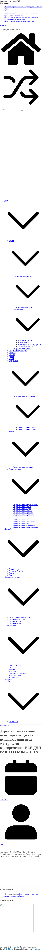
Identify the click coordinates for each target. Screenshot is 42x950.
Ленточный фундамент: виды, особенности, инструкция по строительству (21, 18)
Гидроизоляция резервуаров (24, 521)
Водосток (12, 671)
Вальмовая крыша (25, 340)
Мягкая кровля (23, 343)
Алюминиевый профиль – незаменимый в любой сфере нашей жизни (20, 14)
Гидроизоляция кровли (22, 349)
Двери (11, 357)
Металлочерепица (25, 307)
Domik (3, 25)
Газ (10, 667)
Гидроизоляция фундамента (24, 396)
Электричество (14, 665)
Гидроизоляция (15, 469)
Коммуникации (10, 625)
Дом (6, 201)
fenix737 (3, 844)
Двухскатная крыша (25, 347)
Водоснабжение (15, 675)
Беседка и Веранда (16, 571)
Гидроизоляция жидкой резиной (25, 505)
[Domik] (21, 65)
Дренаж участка (15, 621)
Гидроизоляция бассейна (22, 511)
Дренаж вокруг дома (17, 619)
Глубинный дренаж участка (19, 617)
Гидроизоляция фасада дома (24, 525)
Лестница (12, 353)
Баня (11, 575)
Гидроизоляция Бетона (22, 507)
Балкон (11, 431)
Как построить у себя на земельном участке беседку (21, 895)
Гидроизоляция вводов (22, 509)
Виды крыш (18, 309)
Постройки (8, 529)
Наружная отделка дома (18, 351)
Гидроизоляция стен (21, 523)
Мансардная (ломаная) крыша (29, 345)
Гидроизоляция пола (21, 519)
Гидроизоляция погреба (27, 429)
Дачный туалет (14, 569)
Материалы (8, 679)
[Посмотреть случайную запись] (21, 107)
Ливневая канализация (17, 673)
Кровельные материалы (22, 276)
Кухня (11, 359)
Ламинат (7, 11)
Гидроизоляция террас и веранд (25, 527)
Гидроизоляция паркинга (23, 513)
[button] (23, 239)
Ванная (12, 355)
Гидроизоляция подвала (27, 427)
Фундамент (13, 361)
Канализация (14, 677)
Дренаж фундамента (17, 623)
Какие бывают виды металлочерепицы (19, 21)
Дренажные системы (12, 577)
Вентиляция (13, 669)
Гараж (11, 573)
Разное (7, 682)
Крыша (11, 241)
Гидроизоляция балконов (23, 467)
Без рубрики (13, 722)
